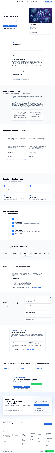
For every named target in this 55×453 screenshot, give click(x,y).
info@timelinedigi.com (13, 28)
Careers (39, 441)
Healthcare (31, 436)
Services (18, 1)
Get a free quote (29, 349)
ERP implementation (25, 436)
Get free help (22, 386)
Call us (37, 386)
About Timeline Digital (14, 349)
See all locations (37, 71)
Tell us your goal (21, 79)
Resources (41, 1)
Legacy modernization (25, 438)
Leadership (39, 434)
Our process (39, 435)
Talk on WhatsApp (6, 28)
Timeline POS (47, 445)
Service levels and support (48, 436)
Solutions (23, 1)
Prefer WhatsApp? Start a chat (39, 410)
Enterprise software (32, 433)
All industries (32, 440)
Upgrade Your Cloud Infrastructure (9, 25)
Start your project (48, 1)
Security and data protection (48, 434)
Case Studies (32, 1)
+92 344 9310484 (6, 441)
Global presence (40, 438)
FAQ (13, 55)
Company (36, 1)
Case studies (39, 437)
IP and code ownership (49, 438)
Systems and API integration (24, 440)
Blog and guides (48, 441)
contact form (29, 287)
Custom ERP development (24, 435)
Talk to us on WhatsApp (22, 159)
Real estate (31, 439)
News (46, 442)
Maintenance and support (24, 444)
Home (3, 3)
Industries (27, 1)
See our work (21, 25)
